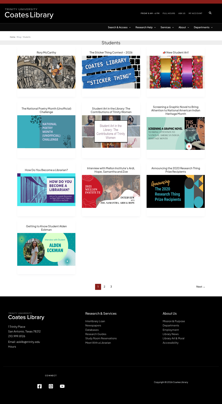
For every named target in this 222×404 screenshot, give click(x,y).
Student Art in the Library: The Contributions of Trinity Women (111, 110)
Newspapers (93, 325)
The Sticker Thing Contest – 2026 (111, 52)
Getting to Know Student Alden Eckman (46, 227)
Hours (12, 346)
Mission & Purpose (174, 321)
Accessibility (171, 342)
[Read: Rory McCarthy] (46, 72)
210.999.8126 (16, 336)
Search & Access (118, 27)
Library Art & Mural (173, 338)
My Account (195, 13)
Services (166, 27)
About (182, 27)
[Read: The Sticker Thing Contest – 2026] (111, 72)
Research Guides (95, 334)
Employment (171, 329)
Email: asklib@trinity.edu (24, 342)
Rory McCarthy (46, 52)
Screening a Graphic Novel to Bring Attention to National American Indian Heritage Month (175, 110)
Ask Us (181, 13)
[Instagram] (50, 386)
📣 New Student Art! (176, 52)
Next (200, 286)
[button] (210, 13)
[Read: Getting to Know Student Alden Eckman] (46, 249)
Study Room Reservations (101, 338)
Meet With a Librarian (98, 342)
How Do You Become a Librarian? (46, 170)
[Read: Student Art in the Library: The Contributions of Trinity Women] (111, 131)
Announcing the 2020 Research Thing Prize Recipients (175, 169)
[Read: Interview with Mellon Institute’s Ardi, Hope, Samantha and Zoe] (111, 191)
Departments (201, 27)
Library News (171, 334)
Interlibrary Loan (95, 321)
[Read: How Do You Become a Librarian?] (46, 189)
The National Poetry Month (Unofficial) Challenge (46, 110)
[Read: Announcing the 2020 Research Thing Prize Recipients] (176, 191)
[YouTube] (62, 386)
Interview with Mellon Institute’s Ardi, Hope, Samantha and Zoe (111, 169)
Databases (92, 329)
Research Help (144, 27)
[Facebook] (39, 386)
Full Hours (169, 13)
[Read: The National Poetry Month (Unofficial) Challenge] (46, 131)
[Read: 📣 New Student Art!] (176, 72)
